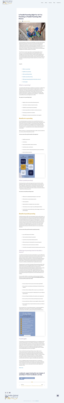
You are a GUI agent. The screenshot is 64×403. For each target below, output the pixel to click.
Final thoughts (25, 81)
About (46, 2)
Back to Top (21, 367)
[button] (57, 395)
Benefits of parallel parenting (27, 76)
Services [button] (50, 2)
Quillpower (37, 400)
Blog (54, 2)
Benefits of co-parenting (27, 71)
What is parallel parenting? (27, 74)
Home (42, 2)
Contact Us (59, 2)
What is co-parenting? (26, 69)
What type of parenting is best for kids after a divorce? (32, 79)
